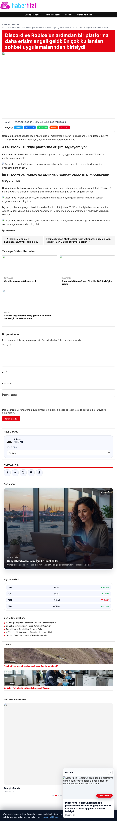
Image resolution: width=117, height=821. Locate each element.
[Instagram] (23, 472)
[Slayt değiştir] (53, 795)
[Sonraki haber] (108, 492)
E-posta (7, 383)
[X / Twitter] (15, 472)
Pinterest (64, 127)
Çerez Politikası (84, 14)
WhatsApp (43, 127)
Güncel (15, 24)
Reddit (53, 127)
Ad (4, 372)
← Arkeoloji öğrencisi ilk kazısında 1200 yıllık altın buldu (21, 240)
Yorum (6, 345)
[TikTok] (39, 472)
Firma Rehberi (53, 14)
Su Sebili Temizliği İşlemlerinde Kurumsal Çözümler (28, 626)
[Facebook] (7, 472)
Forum (68, 14)
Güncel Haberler (32, 14)
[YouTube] (31, 472)
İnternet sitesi (9, 394)
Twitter (18, 127)
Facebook (30, 127)
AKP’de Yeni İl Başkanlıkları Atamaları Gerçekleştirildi (29, 632)
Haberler (6, 24)
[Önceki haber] (102, 492)
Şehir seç (12, 447)
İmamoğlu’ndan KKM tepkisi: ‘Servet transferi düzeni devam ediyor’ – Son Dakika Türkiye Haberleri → (78, 240)
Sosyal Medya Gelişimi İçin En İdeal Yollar (24, 629)
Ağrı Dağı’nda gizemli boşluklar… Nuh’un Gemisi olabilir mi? (32, 623)
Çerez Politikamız (51, 817)
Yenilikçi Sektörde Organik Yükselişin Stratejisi (26, 635)
